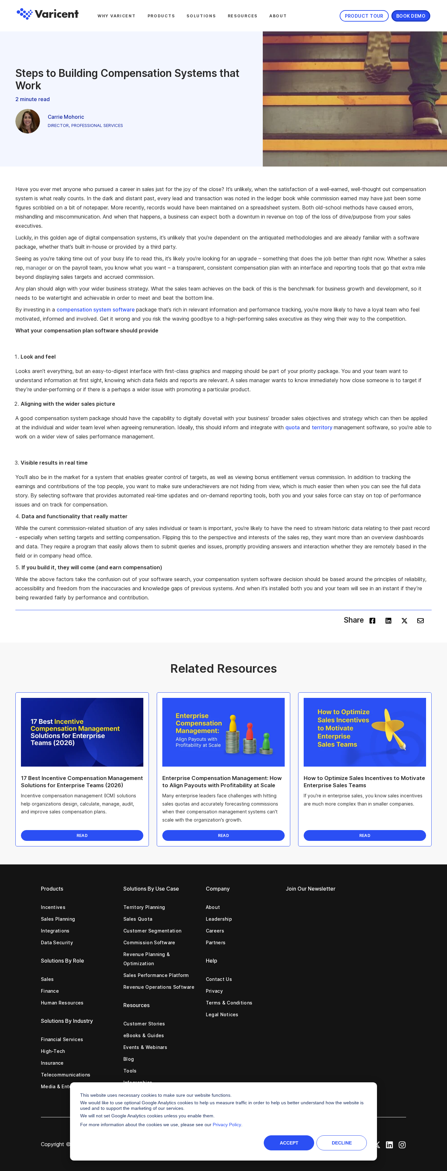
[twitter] (404, 620)
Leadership (219, 919)
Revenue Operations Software (158, 987)
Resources (243, 15)
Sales (47, 979)
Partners (215, 942)
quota (293, 427)
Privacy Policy (227, 1124)
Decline (342, 1142)
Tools (130, 1070)
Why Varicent (117, 15)
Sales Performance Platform (156, 975)
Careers (215, 930)
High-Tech (53, 1051)
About (278, 15)
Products (161, 15)
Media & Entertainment (68, 1086)
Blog (128, 1059)
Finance (50, 991)
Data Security (57, 942)
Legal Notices (222, 1014)
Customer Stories (144, 1023)
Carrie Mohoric (66, 117)
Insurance (52, 1063)
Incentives (53, 907)
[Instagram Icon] (402, 1144)
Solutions (201, 15)
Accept (289, 1142)
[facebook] (372, 620)
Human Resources (62, 1002)
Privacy (214, 991)
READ (82, 835)
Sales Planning (58, 919)
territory (323, 427)
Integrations (55, 930)
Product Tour (364, 16)
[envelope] (420, 620)
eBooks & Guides (143, 1035)
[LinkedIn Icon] (389, 1144)
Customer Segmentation (152, 930)
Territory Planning (144, 907)
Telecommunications (65, 1074)
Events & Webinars (145, 1047)
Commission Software (149, 942)
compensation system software (96, 309)
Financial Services (62, 1039)
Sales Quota (137, 919)
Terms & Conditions (229, 1002)
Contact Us (219, 979)
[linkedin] (388, 620)
